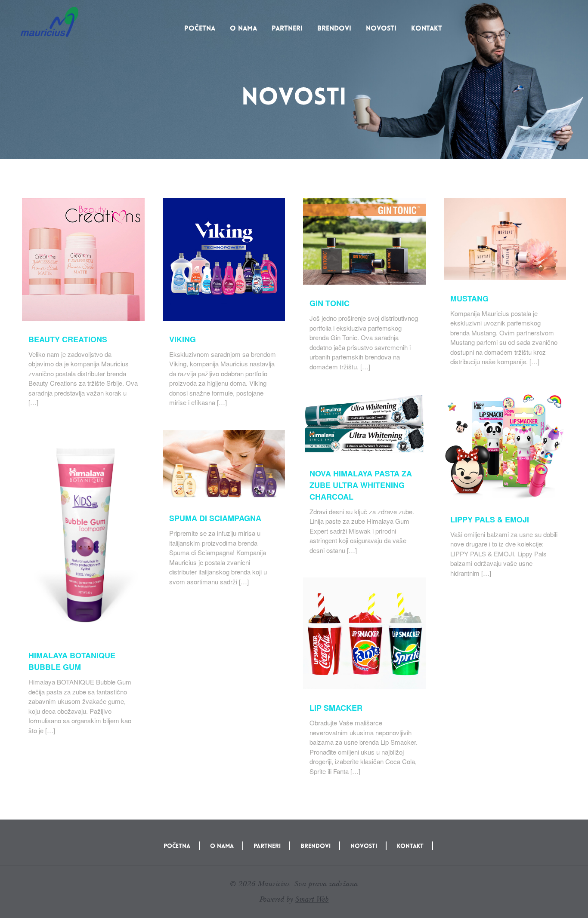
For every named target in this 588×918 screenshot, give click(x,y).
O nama (243, 28)
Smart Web (312, 899)
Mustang (469, 298)
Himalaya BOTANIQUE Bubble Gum (71, 661)
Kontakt (426, 28)
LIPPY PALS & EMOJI (489, 519)
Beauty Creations (67, 339)
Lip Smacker (335, 707)
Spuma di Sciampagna (215, 518)
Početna (199, 28)
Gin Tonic (329, 303)
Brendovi (334, 28)
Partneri (287, 28)
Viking (182, 339)
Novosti (381, 28)
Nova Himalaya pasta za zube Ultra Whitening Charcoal (360, 485)
